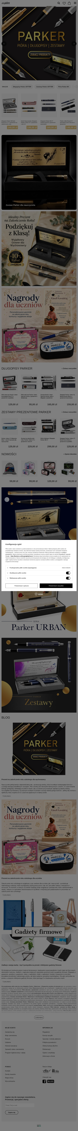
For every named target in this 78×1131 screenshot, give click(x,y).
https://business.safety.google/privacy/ (22, 556)
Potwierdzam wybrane (22, 586)
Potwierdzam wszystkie (56, 586)
